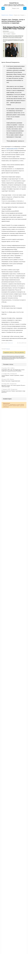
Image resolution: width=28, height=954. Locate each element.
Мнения (11, 15)
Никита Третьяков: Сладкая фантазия (11, 381)
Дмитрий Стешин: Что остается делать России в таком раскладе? (13, 386)
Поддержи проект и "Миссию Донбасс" (14, 352)
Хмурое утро (10, 342)
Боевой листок (5, 15)
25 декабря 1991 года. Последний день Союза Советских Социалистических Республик (13, 370)
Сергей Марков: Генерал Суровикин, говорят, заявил (13, 376)
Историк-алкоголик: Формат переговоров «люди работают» (13, 391)
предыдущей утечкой (11, 148)
